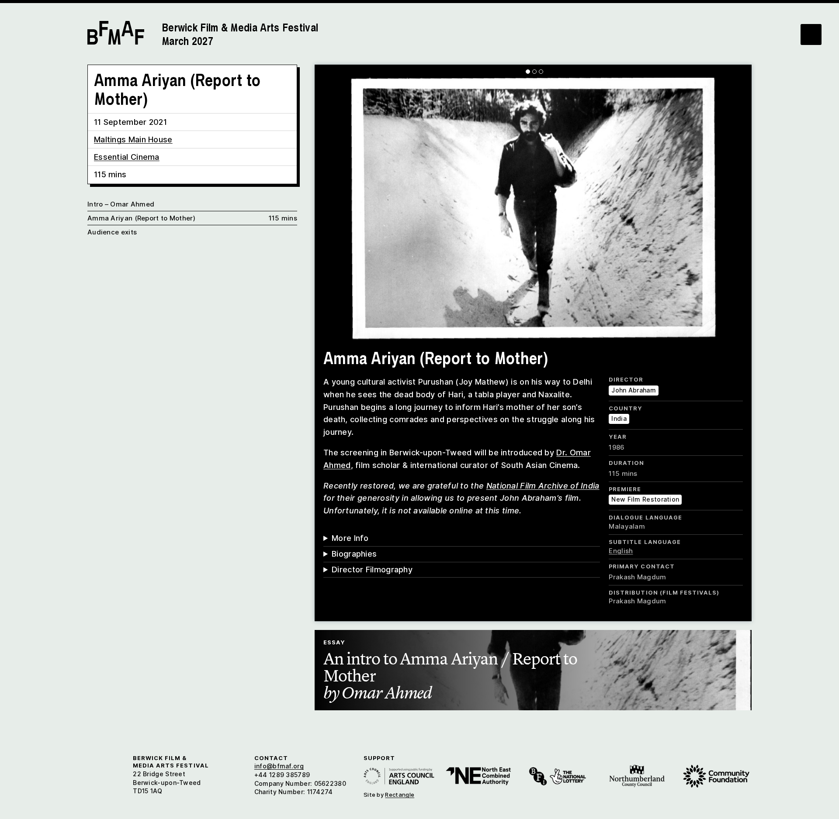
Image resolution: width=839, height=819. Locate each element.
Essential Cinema (126, 157)
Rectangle (399, 794)
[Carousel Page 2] (534, 71)
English (621, 551)
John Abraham (633, 390)
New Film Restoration (645, 499)
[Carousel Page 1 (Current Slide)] (528, 71)
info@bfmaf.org (279, 766)
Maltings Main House (133, 139)
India (619, 418)
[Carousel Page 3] (541, 71)
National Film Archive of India (543, 485)
